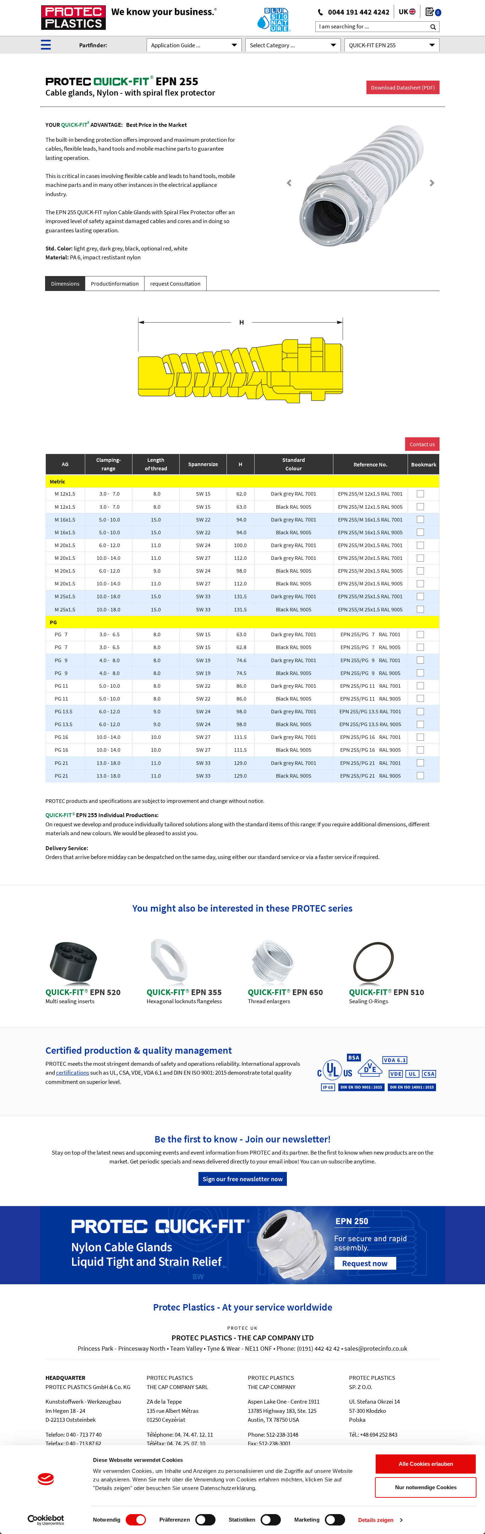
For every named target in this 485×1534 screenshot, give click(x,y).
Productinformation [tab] (115, 283)
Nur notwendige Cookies (426, 1487)
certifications (72, 1072)
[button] (289, 183)
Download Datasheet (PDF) (403, 87)
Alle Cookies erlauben (426, 1464)
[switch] (205, 1519)
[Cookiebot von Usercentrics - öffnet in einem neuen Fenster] (46, 1520)
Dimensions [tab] (65, 283)
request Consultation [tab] (175, 283)
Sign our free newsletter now (243, 1179)
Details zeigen (375, 1520)
